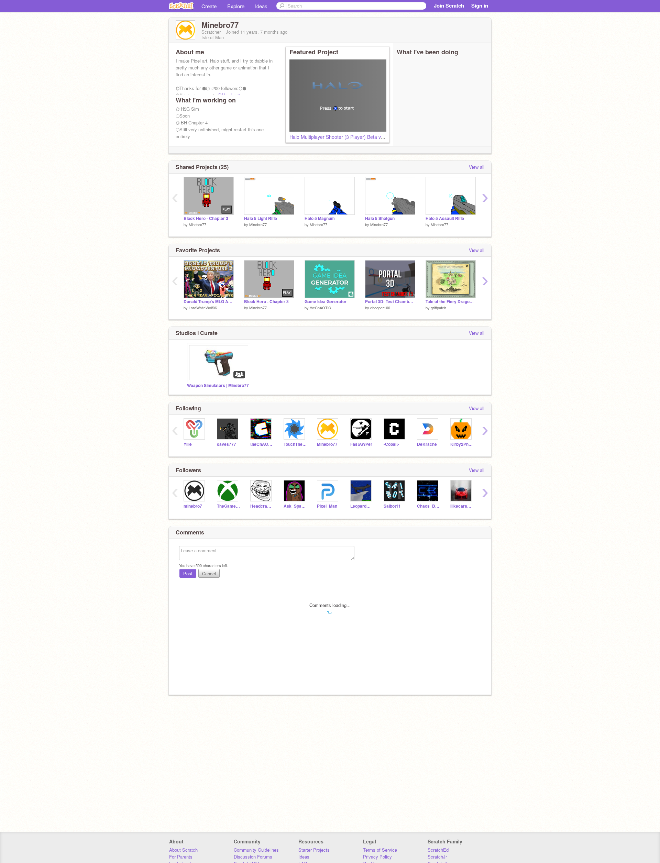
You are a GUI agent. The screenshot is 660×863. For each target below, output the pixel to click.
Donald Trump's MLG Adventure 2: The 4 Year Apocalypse (209, 302)
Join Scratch (449, 5)
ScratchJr (437, 856)
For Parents (180, 856)
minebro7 (193, 506)
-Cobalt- (391, 444)
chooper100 (380, 307)
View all (476, 167)
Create (209, 6)
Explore (235, 6)
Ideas (261, 6)
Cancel (209, 573)
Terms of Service (380, 850)
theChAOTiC (320, 307)
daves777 (226, 444)
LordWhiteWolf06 (203, 307)
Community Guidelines (256, 850)
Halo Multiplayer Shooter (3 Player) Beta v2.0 (338, 136)
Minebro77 (197, 224)
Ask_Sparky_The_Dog (295, 506)
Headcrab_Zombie (261, 506)
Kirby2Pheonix (461, 444)
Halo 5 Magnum (320, 218)
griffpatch (438, 307)
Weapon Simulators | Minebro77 (218, 385)
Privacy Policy (377, 856)
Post (187, 573)
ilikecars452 (461, 506)
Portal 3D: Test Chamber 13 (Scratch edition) (390, 302)
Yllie (188, 444)
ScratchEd (438, 850)
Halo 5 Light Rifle (260, 218)
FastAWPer (361, 444)
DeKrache (427, 444)
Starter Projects (314, 850)
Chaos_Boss (428, 506)
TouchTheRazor (295, 444)
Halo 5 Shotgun (380, 218)
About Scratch (183, 850)
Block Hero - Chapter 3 (206, 218)
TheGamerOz (228, 506)
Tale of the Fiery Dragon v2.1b (451, 302)
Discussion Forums (253, 856)
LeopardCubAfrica (361, 506)
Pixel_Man (327, 506)
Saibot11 (392, 506)
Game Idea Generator (325, 302)
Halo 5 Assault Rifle (445, 218)
